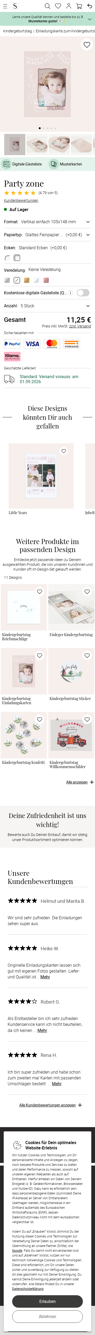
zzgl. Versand (80, 326)
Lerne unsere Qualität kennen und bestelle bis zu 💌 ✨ (47, 19)
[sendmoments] (15, 6)
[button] (68, 6)
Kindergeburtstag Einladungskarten (16, 701)
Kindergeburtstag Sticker (70, 699)
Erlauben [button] (47, 1301)
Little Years (18, 512)
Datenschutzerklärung (28, 1288)
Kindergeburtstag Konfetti (23, 762)
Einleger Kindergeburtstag (71, 635)
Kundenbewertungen (21, 200)
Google (17, 1250)
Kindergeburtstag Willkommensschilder (68, 764)
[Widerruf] (89, 6)
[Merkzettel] (58, 6)
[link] (41, 476)
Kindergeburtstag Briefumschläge (16, 637)
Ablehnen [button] (47, 1316)
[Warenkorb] (79, 6)
